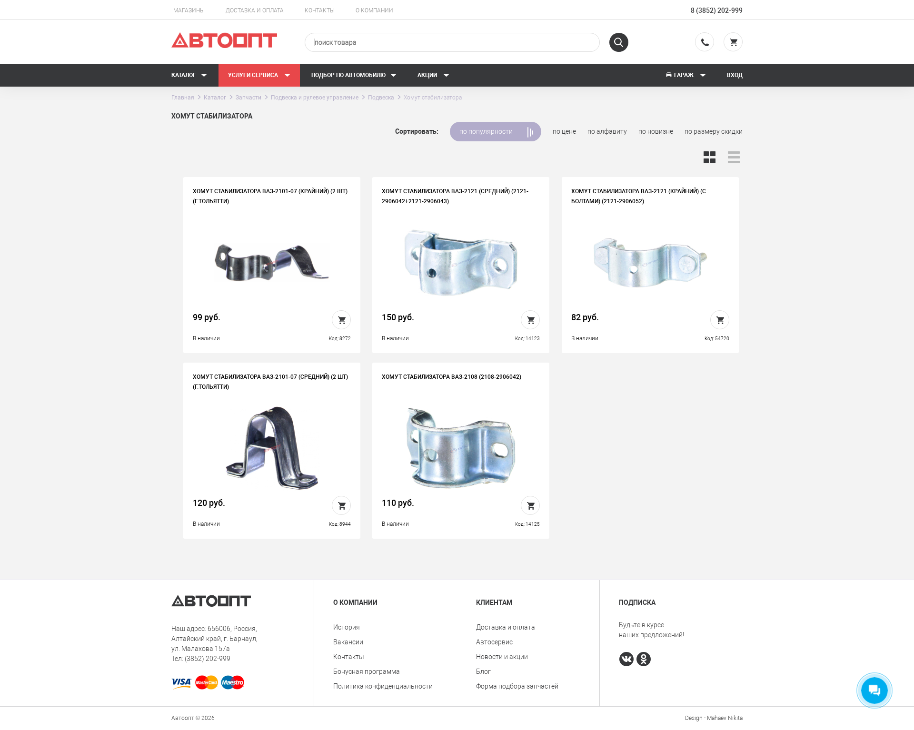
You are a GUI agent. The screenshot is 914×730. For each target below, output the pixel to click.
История (346, 627)
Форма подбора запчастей (517, 686)
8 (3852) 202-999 (717, 10)
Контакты (320, 10)
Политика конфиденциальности (383, 686)
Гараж (684, 75)
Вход (735, 75)
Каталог (183, 75)
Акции (427, 75)
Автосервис (494, 642)
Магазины (189, 10)
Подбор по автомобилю (348, 75)
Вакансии (348, 642)
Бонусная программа (366, 671)
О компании (374, 10)
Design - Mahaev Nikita (714, 718)
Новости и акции (502, 657)
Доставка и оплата (255, 10)
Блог (483, 671)
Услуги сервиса (253, 75)
